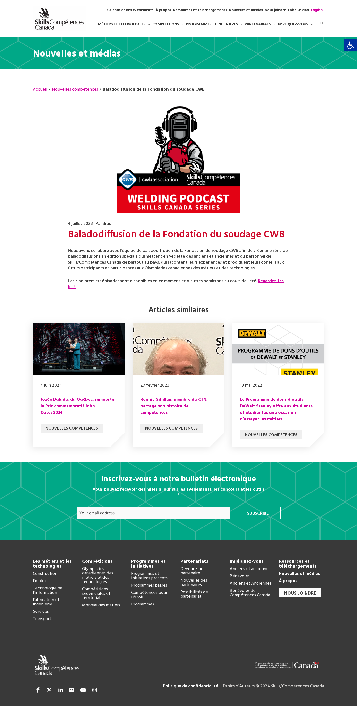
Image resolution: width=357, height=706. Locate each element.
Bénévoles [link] (240, 576)
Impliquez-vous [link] (247, 561)
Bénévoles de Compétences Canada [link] (250, 593)
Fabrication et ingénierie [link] (46, 602)
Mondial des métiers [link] (101, 605)
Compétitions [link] (97, 561)
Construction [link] (45, 574)
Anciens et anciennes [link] (250, 569)
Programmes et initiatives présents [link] (149, 576)
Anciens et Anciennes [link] (250, 583)
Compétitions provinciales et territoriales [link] (96, 593)
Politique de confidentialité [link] (190, 686)
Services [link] (41, 612)
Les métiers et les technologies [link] (52, 564)
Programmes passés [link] (149, 585)
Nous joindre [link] (300, 593)
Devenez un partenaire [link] (191, 571)
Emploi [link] (39, 581)
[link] (350, 45)
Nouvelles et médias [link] (299, 574)
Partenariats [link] (194, 561)
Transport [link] (42, 619)
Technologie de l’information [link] (47, 590)
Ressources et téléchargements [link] (298, 564)
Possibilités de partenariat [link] (194, 594)
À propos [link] (288, 581)
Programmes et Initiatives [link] (148, 564)
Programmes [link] (142, 604)
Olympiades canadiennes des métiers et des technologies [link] (97, 575)
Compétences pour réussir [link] (149, 595)
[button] (147, 24)
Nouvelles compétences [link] (71, 428)
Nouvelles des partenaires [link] (193, 582)
